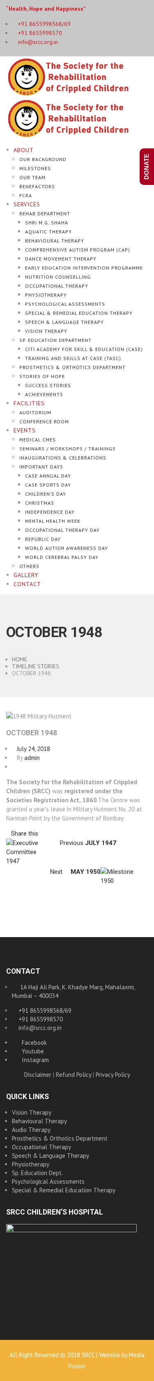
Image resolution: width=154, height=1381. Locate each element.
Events (25, 430)
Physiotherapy (46, 295)
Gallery (26, 575)
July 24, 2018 (31, 749)
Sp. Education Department (55, 340)
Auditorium (35, 412)
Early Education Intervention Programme (84, 268)
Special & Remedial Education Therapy (79, 313)
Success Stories (48, 385)
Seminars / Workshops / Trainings (67, 449)
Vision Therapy (46, 331)
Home (19, 659)
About (24, 150)
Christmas (39, 503)
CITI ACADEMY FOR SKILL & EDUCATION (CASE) (84, 349)
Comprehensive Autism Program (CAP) (77, 250)
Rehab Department (44, 213)
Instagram (33, 1060)
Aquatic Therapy (48, 232)
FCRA (25, 195)
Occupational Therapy (56, 286)
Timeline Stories (35, 666)
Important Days (41, 467)
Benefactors (37, 186)
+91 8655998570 (39, 33)
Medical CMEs (37, 439)
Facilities (29, 403)
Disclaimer (37, 1074)
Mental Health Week (52, 521)
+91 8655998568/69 (44, 1010)
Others (29, 566)
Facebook (32, 1042)
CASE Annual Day (48, 476)
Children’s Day (45, 494)
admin (32, 758)
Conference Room (44, 421)
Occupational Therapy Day (62, 530)
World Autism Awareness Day (66, 548)
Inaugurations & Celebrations (62, 458)
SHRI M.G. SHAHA (46, 222)
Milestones (35, 168)
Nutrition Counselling (58, 277)
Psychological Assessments (65, 304)
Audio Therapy (31, 1130)
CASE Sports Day (48, 485)
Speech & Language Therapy (64, 322)
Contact (27, 584)
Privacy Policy (113, 1074)
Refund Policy (73, 1074)
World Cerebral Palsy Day (62, 557)
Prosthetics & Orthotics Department (72, 367)
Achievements (44, 394)
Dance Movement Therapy (61, 259)
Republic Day (43, 539)
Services (27, 204)
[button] (22, 833)
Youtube (30, 1051)
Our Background (43, 159)
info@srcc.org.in (37, 42)
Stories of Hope (42, 376)
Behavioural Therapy (54, 241)
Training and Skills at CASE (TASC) (73, 358)
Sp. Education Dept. (37, 1173)
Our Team (32, 177)
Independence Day (50, 512)
